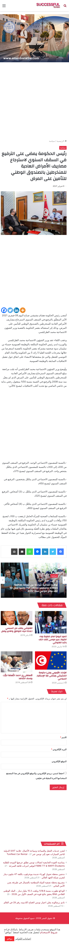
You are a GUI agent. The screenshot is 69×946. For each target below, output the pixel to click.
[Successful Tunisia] (48, 5)
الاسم (63, 737)
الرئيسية (61, 141)
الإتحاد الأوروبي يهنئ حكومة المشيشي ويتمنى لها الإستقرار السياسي (52, 676)
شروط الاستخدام (48, 932)
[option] (34, 580)
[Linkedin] (16, 310)
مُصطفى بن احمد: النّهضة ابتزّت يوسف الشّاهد (17, 676)
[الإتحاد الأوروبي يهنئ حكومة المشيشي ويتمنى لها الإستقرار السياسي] (51, 660)
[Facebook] (4, 310)
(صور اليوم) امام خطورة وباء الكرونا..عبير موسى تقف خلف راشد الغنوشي (53, 639)
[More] (23, 310)
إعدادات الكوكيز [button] (23, 938)
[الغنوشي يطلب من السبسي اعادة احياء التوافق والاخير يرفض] (16, 618)
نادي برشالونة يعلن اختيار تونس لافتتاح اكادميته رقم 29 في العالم (34, 902)
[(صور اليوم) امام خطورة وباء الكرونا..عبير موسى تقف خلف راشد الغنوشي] (51, 622)
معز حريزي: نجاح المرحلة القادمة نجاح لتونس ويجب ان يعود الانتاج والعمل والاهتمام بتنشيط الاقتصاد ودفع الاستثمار (34, 588)
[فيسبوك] (60, 551)
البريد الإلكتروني (59, 749)
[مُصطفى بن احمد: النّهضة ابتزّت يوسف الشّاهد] (16, 661)
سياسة (52, 141)
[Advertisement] (34, 101)
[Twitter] (10, 310)
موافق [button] (9, 938)
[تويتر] (53, 551)
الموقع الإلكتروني (59, 761)
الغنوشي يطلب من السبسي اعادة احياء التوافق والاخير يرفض (16, 629)
